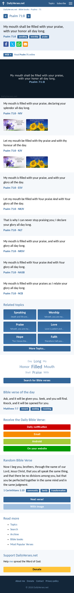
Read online (24, 54)
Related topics (13, 305)
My (44, 361)
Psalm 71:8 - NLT (12, 230)
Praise (37, 373)
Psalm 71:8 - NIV (12, 113)
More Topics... (37, 348)
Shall (28, 372)
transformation (58, 491)
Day (30, 361)
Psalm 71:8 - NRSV (13, 251)
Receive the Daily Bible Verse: (24, 420)
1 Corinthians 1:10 (13, 490)
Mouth (49, 367)
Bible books (24, 9)
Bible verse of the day (19, 392)
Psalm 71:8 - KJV (12, 151)
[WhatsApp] (19, 44)
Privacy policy (52, 581)
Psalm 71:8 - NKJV (13, 209)
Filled (36, 367)
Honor (25, 367)
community (32, 491)
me (11, 561)
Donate (37, 569)
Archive (14, 534)
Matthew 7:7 (10, 408)
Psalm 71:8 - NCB (13, 293)
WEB (7, 55)
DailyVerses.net (10, 9)
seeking (35, 409)
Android (37, 441)
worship (34, 37)
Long (37, 361)
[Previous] (5, 16)
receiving (47, 409)
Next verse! (37, 499)
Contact (40, 581)
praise (45, 37)
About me (20, 581)
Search (14, 529)
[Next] (29, 16)
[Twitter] (13, 45)
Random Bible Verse (17, 460)
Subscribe (61, 3)
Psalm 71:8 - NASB (14, 272)
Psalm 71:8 (9, 36)
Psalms (34, 9)
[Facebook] (6, 45)
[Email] (26, 45)
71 (40, 9)
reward (24, 409)
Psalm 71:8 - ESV (12, 188)
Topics (51, 3)
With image (37, 506)
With (46, 372)
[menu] (70, 5)
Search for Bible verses (37, 380)
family (44, 491)
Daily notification (37, 427)
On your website (37, 448)
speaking (23, 37)
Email (37, 434)
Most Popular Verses (21, 544)
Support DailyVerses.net (20, 555)
